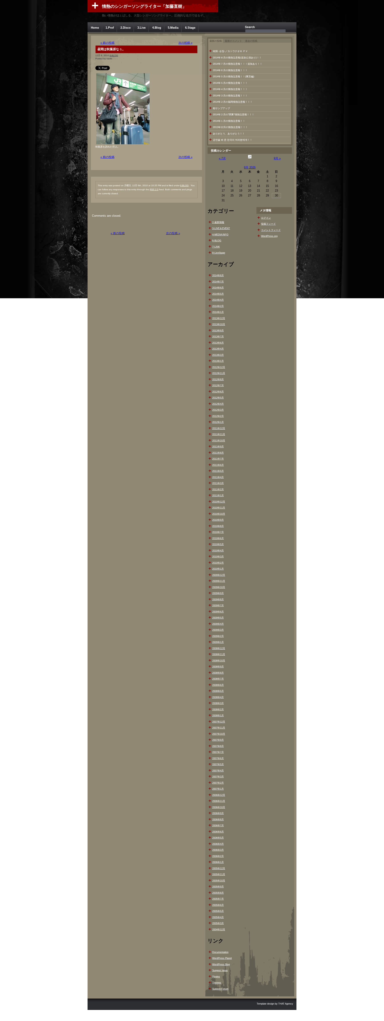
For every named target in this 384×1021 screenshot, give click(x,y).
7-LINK (216, 246)
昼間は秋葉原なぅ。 (111, 49)
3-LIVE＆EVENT (221, 228)
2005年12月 (218, 868)
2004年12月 (218, 929)
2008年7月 (218, 678)
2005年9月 (218, 886)
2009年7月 (218, 605)
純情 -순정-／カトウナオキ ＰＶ (230, 51)
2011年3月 (218, 483)
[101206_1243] (122, 144)
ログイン (266, 217)
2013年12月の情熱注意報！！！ (230, 127)
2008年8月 (218, 672)
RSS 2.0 (154, 189)
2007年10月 (218, 734)
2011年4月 (218, 477)
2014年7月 (218, 281)
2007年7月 (218, 752)
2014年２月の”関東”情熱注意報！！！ (233, 114)
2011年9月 (218, 446)
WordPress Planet (222, 958)
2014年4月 (218, 299)
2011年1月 (218, 495)
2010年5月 (218, 544)
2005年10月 (218, 880)
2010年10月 (218, 514)
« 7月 (222, 158)
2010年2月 (218, 562)
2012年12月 (218, 367)
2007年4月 (218, 770)
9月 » (277, 158)
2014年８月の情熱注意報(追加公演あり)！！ (237, 57)
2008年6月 (218, 685)
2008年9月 (218, 666)
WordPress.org (269, 236)
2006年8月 (218, 819)
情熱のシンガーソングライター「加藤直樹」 (144, 6)
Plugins (216, 976)
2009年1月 (218, 642)
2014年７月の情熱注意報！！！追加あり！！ (237, 63)
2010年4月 (218, 550)
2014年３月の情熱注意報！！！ (230, 95)
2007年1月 (218, 788)
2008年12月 (218, 648)
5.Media (173, 27)
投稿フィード (268, 223)
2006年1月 (218, 862)
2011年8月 (218, 452)
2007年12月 (218, 721)
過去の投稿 (251, 41)
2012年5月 (218, 397)
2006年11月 (218, 801)
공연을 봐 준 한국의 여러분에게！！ (232, 139)
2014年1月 (218, 312)
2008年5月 (218, 691)
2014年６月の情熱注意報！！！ (230, 70)
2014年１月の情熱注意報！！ (229, 121)
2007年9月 (218, 740)
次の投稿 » (185, 42)
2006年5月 (218, 837)
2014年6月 (218, 287)
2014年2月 (218, 306)
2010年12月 (218, 501)
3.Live (141, 27)
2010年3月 (218, 556)
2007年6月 (218, 758)
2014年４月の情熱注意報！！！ (230, 89)
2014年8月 (218, 275)
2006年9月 (218, 813)
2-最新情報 (218, 222)
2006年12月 (218, 795)
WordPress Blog (221, 964)
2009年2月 (218, 636)
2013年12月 (218, 318)
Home (95, 27)
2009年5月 (218, 617)
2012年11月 (218, 373)
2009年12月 (218, 575)
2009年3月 (218, 630)
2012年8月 (218, 379)
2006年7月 (218, 825)
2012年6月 (218, 391)
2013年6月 (218, 342)
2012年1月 (218, 422)
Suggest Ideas (220, 970)
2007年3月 (218, 776)
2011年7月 (218, 458)
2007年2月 (218, 782)
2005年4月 (218, 917)
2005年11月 (218, 874)
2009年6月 (218, 611)
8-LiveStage (218, 252)
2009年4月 (218, 624)
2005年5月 (218, 911)
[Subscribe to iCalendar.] (249, 158)
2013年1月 (218, 361)
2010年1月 (218, 568)
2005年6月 (218, 905)
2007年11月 (218, 727)
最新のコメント (233, 41)
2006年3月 (218, 850)
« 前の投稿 (107, 42)
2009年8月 (218, 599)
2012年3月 (218, 409)
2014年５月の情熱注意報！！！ (230, 83)
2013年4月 (218, 348)
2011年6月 (218, 465)
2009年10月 (218, 587)
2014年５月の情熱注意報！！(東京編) (233, 76)
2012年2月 (218, 416)
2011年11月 (218, 434)
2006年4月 (218, 844)
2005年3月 (218, 923)
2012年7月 (218, 385)
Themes (216, 982)
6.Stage (190, 27)
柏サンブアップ (221, 108)
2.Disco (125, 27)
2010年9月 (218, 520)
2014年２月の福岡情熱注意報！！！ (232, 101)
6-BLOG (114, 55)
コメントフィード (271, 230)
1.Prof (110, 27)
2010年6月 (218, 538)
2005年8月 (218, 892)
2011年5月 (218, 471)
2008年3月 (218, 703)
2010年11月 (218, 507)
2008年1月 (218, 715)
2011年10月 (218, 440)
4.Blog (156, 27)
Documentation (220, 952)
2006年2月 (218, 856)
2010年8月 (218, 526)
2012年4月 (218, 403)
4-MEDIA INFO (220, 234)
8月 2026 (250, 167)
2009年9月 (218, 593)
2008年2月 (218, 709)
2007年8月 (218, 746)
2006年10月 (218, 807)
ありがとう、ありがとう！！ (229, 133)
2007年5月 (218, 764)
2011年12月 (218, 428)
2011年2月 (218, 489)
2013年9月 (218, 330)
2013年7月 (218, 336)
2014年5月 (218, 293)
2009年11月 (218, 581)
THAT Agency (285, 1003)
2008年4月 (218, 697)
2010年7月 (218, 532)
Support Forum (220, 988)
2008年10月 (218, 660)
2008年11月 (218, 654)
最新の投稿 (216, 41)
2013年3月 (218, 355)
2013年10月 (218, 324)
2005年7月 (218, 898)
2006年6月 (218, 831)
